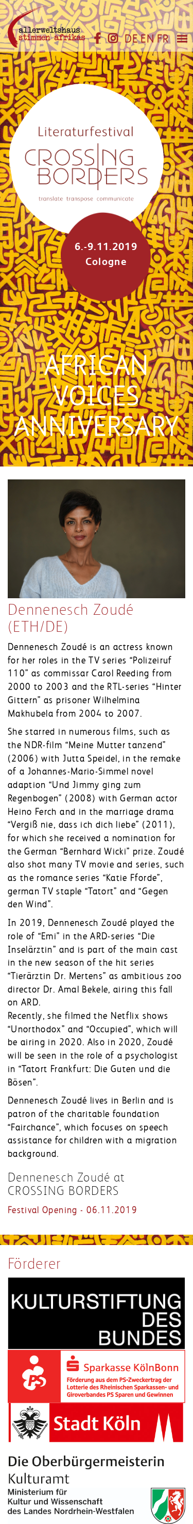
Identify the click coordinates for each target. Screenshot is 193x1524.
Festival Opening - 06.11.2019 (72, 1210)
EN (147, 39)
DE (131, 39)
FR (163, 39)
